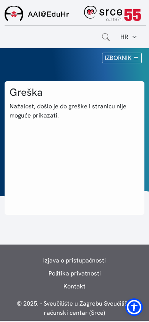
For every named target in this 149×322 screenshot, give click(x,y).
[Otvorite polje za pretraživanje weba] (105, 37)
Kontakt (74, 286)
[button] (134, 307)
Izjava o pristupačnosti (74, 260)
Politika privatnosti (75, 273)
